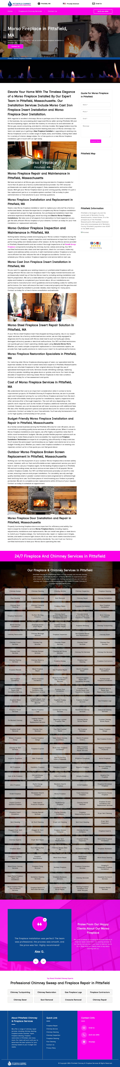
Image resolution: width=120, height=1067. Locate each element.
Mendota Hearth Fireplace (60, 785)
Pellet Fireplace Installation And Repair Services (82, 748)
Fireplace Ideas (15, 849)
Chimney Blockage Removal (37, 634)
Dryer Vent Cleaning (105, 813)
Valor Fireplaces (37, 758)
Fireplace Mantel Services (105, 888)
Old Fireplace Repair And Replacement (82, 634)
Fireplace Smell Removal (15, 730)
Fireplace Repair (60, 606)
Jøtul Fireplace (15, 785)
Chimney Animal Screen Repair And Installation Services (82, 616)
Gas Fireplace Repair (60, 670)
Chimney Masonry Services (37, 661)
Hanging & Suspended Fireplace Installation (105, 867)
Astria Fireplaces (105, 758)
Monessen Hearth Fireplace (37, 794)
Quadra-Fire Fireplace (104, 776)
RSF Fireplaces (15, 767)
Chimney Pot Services (82, 652)
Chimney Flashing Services (15, 661)
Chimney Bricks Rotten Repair (82, 720)
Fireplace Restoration (15, 616)
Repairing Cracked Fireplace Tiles (60, 720)
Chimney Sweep (15, 591)
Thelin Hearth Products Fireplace (37, 803)
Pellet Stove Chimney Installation (60, 739)
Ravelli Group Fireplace (59, 803)
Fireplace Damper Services (82, 701)
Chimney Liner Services (15, 652)
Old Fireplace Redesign (82, 730)
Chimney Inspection (82, 591)
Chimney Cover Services (82, 643)
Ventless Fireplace (60, 867)
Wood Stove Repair (60, 857)
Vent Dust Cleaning (82, 822)
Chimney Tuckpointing (104, 626)
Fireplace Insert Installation (15, 813)
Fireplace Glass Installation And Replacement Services (37, 690)
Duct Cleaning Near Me (37, 848)
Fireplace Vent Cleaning (82, 661)
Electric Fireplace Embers (82, 739)
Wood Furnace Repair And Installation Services (60, 679)
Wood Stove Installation (82, 857)
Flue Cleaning (15, 598)
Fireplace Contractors (104, 661)
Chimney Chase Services (60, 643)
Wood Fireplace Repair (37, 670)
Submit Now (95, 141)
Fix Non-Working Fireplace (37, 616)
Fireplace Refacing (82, 626)
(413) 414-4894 (103, 11)
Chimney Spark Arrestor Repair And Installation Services (60, 616)
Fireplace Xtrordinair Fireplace (105, 785)
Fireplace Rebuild (15, 670)
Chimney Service (60, 591)
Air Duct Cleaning (38, 822)
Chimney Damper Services (38, 652)
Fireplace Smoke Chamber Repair (60, 625)
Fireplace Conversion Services (82, 867)
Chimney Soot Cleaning (15, 606)
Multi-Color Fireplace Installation (60, 748)
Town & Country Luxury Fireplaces (60, 758)
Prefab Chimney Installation (60, 813)
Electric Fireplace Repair (82, 670)
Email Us (99, 3)
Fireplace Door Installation (60, 690)
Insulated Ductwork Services (105, 878)
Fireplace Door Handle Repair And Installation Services (82, 690)
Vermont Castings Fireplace (105, 767)
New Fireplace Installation (105, 606)
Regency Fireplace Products (105, 748)
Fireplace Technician (105, 849)
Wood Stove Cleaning (105, 857)
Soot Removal (60, 598)
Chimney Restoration (15, 634)
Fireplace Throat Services (15, 710)
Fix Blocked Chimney (15, 720)
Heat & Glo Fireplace (15, 776)
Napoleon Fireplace (60, 767)
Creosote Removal (37, 598)
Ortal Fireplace (82, 785)
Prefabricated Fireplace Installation (105, 679)
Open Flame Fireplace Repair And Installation (15, 878)
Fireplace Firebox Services (60, 701)
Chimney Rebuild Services (37, 813)
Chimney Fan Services (104, 652)
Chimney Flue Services (105, 643)
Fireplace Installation (82, 606)
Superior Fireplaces (15, 758)
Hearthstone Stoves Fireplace (105, 794)
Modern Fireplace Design (15, 739)
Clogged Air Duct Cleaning (37, 831)
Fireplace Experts (105, 831)
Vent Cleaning (15, 822)
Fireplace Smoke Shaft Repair (37, 625)
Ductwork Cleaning (82, 849)
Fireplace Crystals (37, 749)
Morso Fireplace (60, 794)
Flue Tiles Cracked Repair (60, 730)
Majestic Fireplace (82, 767)
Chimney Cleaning (38, 591)
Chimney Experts (15, 840)
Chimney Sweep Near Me (60, 848)
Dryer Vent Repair (37, 840)
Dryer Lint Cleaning (60, 822)
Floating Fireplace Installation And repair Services (82, 888)
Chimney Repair (82, 598)
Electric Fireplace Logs (38, 710)
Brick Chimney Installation (105, 616)
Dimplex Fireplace (82, 776)
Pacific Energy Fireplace (37, 785)
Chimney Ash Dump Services (60, 652)
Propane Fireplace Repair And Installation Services (15, 690)
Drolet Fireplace (15, 794)
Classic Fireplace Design (105, 730)
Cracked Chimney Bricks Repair (105, 720)
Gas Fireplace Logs (104, 701)
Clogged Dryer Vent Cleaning (15, 831)
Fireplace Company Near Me (15, 857)
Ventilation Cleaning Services (37, 878)
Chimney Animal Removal (82, 803)
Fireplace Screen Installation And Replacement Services (104, 803)
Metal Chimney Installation (15, 625)
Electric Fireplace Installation (38, 679)
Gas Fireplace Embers (104, 739)
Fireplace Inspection (60, 634)
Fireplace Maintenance (37, 857)
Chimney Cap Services (37, 643)
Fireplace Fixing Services (37, 867)
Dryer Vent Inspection (105, 822)
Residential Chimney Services (82, 710)
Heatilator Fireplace (37, 767)
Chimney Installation (105, 598)
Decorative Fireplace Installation (105, 840)
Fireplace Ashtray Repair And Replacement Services (104, 690)
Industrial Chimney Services (104, 710)
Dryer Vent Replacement (59, 840)
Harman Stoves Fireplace (37, 776)
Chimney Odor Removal (38, 730)
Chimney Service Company (82, 831)
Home (10, 11)
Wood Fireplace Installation (104, 670)
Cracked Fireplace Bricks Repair (60, 888)
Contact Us (52, 11)
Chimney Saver (105, 634)
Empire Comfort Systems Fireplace (15, 803)
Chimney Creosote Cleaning (37, 606)
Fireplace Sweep (60, 661)
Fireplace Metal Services (15, 701)
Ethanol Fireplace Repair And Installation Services (82, 679)
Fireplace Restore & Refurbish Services (38, 888)
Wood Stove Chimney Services (15, 867)
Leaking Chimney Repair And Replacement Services (37, 720)
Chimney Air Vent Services (15, 748)
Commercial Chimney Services (60, 710)
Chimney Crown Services (15, 643)
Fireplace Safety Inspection (82, 840)
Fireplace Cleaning (105, 591)
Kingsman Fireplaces (82, 758)
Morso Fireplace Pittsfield (23, 58)
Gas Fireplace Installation (15, 679)
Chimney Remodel (82, 878)
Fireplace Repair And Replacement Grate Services (37, 700)
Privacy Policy (51, 1048)
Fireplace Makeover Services (60, 878)
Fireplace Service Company (60, 831)
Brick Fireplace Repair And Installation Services (15, 888)
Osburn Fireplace (60, 776)
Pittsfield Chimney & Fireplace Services (84, 1063)
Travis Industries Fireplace (82, 794)
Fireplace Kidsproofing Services (82, 813)
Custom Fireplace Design (37, 739)
